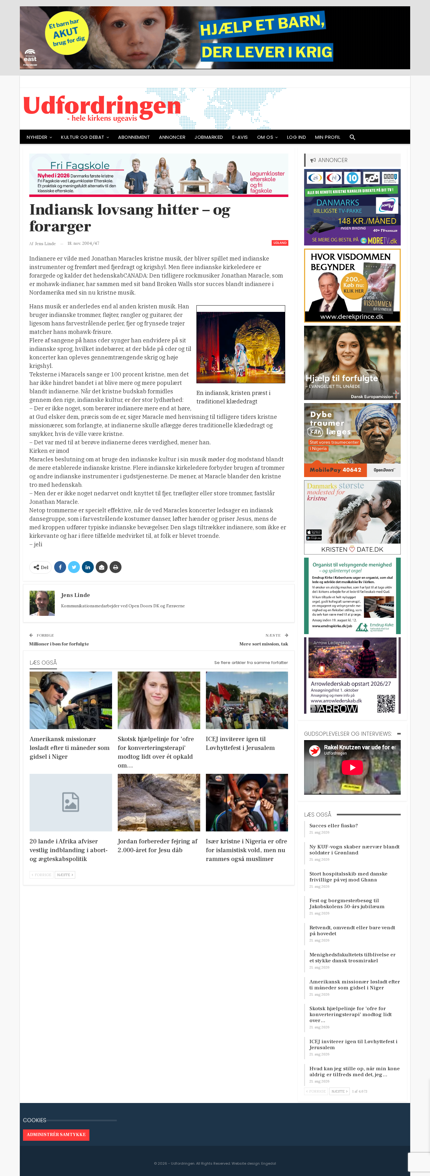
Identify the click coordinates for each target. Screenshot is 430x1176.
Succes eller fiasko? (333, 825)
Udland (280, 242)
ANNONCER (172, 137)
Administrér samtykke (56, 1135)
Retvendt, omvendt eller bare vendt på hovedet (352, 930)
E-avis (240, 137)
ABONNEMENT (134, 137)
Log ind (296, 137)
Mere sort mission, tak (264, 644)
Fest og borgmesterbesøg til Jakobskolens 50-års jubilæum (347, 903)
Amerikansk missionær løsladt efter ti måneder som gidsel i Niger (354, 984)
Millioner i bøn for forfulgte (59, 644)
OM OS (265, 137)
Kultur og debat (83, 137)
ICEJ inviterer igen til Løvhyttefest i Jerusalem (353, 1044)
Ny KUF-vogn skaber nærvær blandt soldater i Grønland (354, 849)
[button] (352, 138)
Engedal (268, 1163)
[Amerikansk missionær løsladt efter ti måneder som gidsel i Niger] (71, 700)
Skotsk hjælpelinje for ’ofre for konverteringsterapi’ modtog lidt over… (350, 1014)
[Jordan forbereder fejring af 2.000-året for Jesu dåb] (159, 802)
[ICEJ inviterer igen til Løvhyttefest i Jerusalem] (247, 700)
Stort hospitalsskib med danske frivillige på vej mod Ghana (348, 876)
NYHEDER (37, 137)
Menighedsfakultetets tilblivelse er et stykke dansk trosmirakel (352, 957)
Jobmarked (209, 137)
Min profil (327, 137)
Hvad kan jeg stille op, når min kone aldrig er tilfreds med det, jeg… (354, 1071)
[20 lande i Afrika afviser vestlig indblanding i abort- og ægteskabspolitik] (71, 802)
